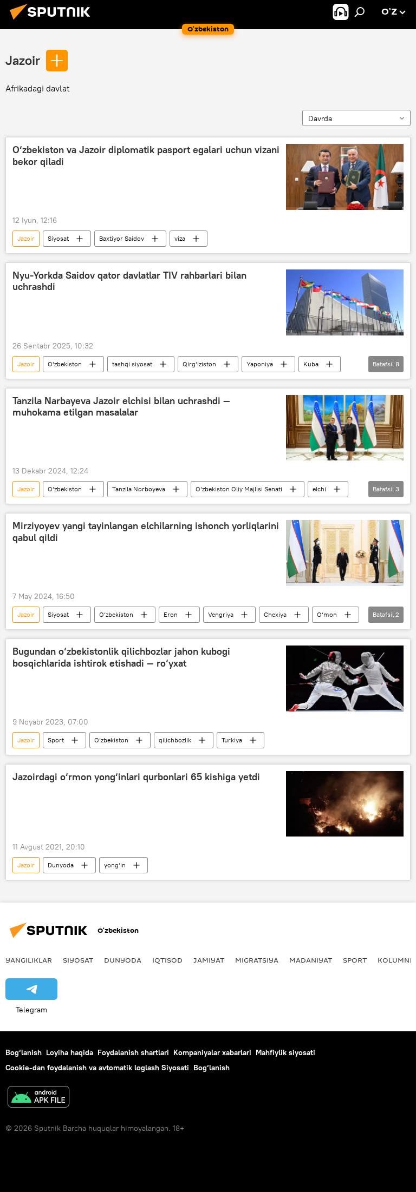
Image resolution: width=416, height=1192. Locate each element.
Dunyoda (61, 865)
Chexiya (275, 614)
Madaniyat (310, 960)
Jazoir (22, 60)
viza (179, 238)
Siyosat (58, 238)
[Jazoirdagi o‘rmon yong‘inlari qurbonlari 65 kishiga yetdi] (345, 804)
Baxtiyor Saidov (121, 238)
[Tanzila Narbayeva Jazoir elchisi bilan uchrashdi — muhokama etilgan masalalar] (345, 428)
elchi (319, 489)
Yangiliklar (28, 960)
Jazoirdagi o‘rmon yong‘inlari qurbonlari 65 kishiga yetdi (136, 777)
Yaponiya (259, 364)
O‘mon (327, 614)
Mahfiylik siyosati (285, 1052)
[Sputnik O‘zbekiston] (53, 21)
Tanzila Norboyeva (138, 489)
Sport (56, 740)
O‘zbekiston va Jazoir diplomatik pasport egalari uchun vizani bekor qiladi (146, 156)
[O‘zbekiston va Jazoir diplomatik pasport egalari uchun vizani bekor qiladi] (345, 177)
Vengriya (220, 614)
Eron (171, 614)
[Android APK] (38, 1098)
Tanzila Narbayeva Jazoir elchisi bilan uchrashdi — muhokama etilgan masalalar (121, 407)
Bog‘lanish (23, 1052)
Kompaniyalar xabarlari (212, 1052)
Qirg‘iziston (199, 364)
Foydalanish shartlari (133, 1052)
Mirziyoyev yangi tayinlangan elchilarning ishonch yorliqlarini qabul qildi (145, 532)
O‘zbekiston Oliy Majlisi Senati (239, 489)
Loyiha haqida (69, 1052)
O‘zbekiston (65, 364)
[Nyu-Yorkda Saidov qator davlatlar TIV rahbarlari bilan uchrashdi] (345, 302)
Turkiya (232, 740)
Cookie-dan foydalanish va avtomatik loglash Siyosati (97, 1067)
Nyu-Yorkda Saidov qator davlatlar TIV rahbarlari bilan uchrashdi (129, 281)
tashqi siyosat (132, 364)
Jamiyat (208, 960)
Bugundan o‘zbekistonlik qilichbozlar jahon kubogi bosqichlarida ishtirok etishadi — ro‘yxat (121, 657)
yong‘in (115, 865)
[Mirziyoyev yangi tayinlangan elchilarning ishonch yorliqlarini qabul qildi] (345, 553)
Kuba (310, 364)
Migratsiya (256, 960)
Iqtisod (167, 960)
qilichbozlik (175, 740)
